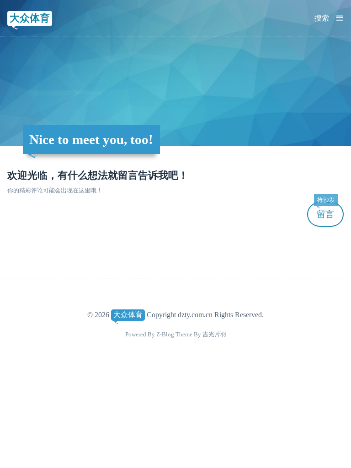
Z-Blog (165, 334)
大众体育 (30, 18)
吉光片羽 (214, 334)
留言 (326, 210)
